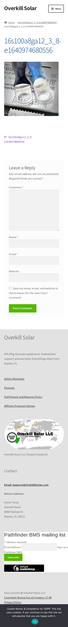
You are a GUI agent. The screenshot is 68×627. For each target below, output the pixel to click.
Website (14, 271)
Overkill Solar (20, 8)
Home (11, 22)
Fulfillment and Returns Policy (23, 397)
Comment (16, 187)
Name (13, 237)
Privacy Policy (12, 602)
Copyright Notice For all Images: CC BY (28, 597)
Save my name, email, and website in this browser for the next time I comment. (33, 292)
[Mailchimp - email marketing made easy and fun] (24, 570)
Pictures (9, 388)
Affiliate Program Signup (19, 406)
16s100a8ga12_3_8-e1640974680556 (37, 22)
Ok (35, 621)
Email (13, 254)
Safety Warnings (14, 379)
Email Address (13, 547)
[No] (63, 615)
